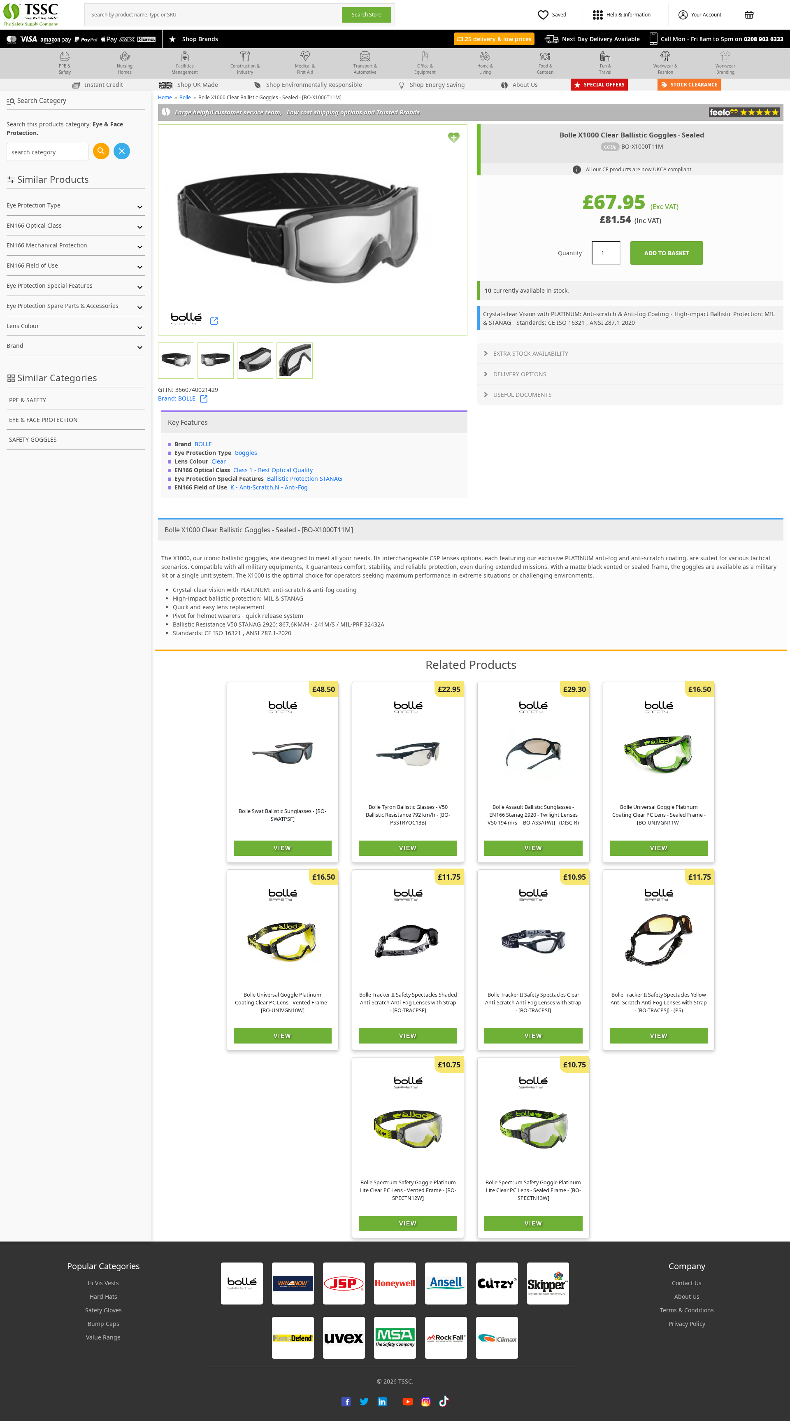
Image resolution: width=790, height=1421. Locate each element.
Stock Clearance (694, 84)
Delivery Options (519, 374)
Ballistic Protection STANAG (304, 478)
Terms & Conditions (687, 1310)
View (282, 848)
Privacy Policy (687, 1324)
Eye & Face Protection (43, 420)
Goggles (246, 453)
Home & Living (485, 69)
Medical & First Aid (305, 69)
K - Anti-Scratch (251, 487)
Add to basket (673, 253)
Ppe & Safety (27, 400)
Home (165, 97)
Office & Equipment (425, 69)
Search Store (366, 14)
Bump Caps (103, 1324)
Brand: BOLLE (176, 398)
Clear (218, 461)
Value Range (103, 1337)
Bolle (185, 97)
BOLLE (203, 444)
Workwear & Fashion (665, 69)
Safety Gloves (103, 1310)
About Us (524, 85)
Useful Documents (522, 394)
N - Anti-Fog (291, 487)
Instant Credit (103, 85)
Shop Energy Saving (436, 85)
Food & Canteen (545, 69)
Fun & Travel (605, 69)
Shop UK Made (197, 85)
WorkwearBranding (725, 69)
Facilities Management (185, 69)
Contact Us (687, 1283)
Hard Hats (103, 1296)
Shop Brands (200, 39)
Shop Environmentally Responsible (313, 85)
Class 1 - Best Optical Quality (273, 470)
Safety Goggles (33, 439)
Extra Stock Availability (530, 353)
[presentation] (213, 15)
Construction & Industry (245, 69)
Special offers (604, 84)
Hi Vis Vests (103, 1283)
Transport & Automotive (365, 69)
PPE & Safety (65, 69)
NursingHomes (124, 69)
